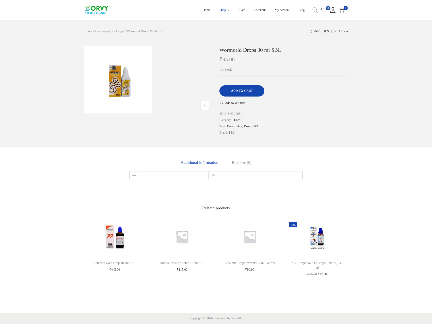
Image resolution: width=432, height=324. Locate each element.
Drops (120, 31)
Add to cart (242, 90)
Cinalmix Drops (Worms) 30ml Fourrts (250, 263)
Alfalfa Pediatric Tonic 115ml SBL (182, 263)
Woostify (237, 318)
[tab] (199, 162)
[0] (324, 10)
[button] (232, 103)
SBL (256, 126)
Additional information (199, 162)
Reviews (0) (242, 162)
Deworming (234, 126)
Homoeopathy (104, 31)
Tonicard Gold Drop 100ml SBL (114, 263)
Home (88, 31)
